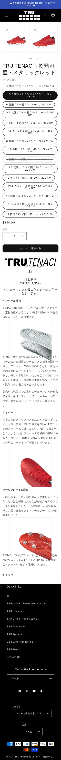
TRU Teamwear (16, 626)
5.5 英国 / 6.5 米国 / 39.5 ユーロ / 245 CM (30, 95)
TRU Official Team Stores (22, 618)
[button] (7, 15)
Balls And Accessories (20, 641)
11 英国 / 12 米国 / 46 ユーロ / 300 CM (30, 195)
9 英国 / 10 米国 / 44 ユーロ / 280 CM (30, 160)
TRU (17, 757)
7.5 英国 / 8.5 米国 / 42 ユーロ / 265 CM (30, 132)
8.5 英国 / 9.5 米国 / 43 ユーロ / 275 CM (30, 150)
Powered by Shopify (30, 757)
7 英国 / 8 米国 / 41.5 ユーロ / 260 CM (29, 122)
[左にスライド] (23, 59)
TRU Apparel (14, 634)
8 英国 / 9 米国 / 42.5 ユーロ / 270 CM (30, 141)
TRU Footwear (15, 611)
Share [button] (9, 574)
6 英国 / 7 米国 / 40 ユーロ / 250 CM (28, 104)
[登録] (50, 678)
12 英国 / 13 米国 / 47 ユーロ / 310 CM (30, 214)
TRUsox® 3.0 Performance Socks (27, 603)
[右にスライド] (38, 59)
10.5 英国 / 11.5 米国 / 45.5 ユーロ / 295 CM (30, 186)
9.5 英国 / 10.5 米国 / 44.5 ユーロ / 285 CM (30, 168)
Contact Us (13, 656)
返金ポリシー (49, 757)
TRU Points (13, 649)
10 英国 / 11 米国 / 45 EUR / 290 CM (28, 177)
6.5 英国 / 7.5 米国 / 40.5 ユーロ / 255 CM (30, 113)
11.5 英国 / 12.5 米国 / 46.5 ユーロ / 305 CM (30, 205)
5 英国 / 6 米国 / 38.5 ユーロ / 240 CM (31, 87)
